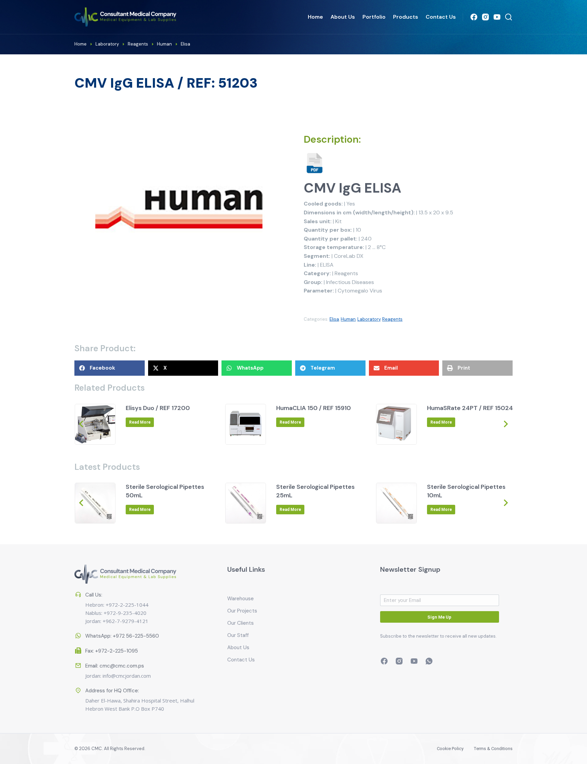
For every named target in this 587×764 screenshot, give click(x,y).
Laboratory (368, 319)
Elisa (334, 319)
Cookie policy (450, 748)
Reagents (392, 319)
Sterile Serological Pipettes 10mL (466, 491)
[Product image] (95, 424)
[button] (109, 368)
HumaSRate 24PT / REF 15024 (470, 408)
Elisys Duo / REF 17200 (158, 408)
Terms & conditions (493, 748)
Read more (139, 422)
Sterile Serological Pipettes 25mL (315, 491)
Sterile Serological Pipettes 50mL (165, 491)
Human (348, 319)
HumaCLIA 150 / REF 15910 (313, 408)
